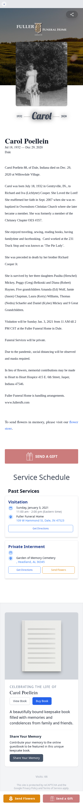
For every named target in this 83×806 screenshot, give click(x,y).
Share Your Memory (26, 758)
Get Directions (41, 528)
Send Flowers (58, 570)
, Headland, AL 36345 (30, 562)
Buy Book (42, 701)
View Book (20, 701)
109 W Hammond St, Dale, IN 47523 (40, 520)
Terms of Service (52, 788)
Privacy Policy (30, 788)
